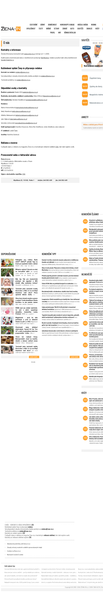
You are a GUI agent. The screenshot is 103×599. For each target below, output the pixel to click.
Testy (41, 28)
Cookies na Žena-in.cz (14, 551)
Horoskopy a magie (67, 24)
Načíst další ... (34, 357)
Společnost (30, 28)
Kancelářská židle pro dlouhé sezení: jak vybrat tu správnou (59, 579)
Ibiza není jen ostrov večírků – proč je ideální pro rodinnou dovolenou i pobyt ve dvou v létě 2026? (23, 572)
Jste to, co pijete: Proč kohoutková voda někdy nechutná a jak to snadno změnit (59, 582)
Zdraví (64, 28)
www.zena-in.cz (29, 54)
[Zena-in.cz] (12, 29)
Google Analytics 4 (7, 60)
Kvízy (97, 28)
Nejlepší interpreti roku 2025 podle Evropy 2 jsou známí (22, 582)
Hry (59, 32)
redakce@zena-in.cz (22, 72)
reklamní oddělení (49, 535)
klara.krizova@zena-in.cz (51, 96)
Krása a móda (83, 24)
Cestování (33, 24)
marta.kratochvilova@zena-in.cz (27, 107)
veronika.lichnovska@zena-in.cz (26, 123)
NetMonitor (45, 58)
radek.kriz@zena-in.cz (30, 92)
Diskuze (89, 28)
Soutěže (80, 28)
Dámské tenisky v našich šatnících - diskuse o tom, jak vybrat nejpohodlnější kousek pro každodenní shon (59, 572)
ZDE (57, 147)
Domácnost (52, 24)
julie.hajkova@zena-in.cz (18, 119)
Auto (72, 28)
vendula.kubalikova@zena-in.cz (36, 100)
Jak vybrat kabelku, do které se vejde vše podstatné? (21, 576)
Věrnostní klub (70, 32)
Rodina (93, 24)
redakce (30, 527)
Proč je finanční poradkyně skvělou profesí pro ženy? (21, 579)
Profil (52, 32)
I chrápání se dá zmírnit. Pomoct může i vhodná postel (58, 569)
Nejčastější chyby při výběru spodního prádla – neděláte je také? (59, 576)
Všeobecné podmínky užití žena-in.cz (18, 544)
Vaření (48, 28)
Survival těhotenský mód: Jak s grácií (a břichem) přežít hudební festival (23, 569)
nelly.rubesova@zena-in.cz (21, 111)
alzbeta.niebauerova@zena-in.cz (27, 115)
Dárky (42, 24)
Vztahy (56, 28)
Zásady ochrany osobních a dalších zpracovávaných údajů (24, 547)
